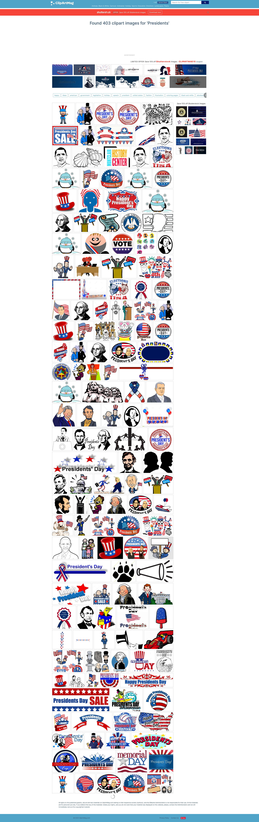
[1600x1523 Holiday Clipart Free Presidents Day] (111, 179)
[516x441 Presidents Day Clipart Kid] (109, 784)
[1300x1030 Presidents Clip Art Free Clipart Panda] (157, 416)
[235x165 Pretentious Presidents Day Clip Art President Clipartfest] (158, 640)
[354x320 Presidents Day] (94, 741)
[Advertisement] (129, 40)
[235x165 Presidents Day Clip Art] (129, 440)
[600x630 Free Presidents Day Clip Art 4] (88, 416)
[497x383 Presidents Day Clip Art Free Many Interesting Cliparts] (158, 463)
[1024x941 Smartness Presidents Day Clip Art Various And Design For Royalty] (103, 526)
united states (138, 95)
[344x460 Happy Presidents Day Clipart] (60, 353)
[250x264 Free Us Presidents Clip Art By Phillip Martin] (64, 416)
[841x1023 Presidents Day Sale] (101, 594)
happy (56, 95)
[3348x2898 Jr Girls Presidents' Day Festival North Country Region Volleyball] (125, 722)
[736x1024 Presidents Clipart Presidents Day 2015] (84, 114)
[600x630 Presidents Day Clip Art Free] (83, 640)
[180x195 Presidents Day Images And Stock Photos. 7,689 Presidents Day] (145, 136)
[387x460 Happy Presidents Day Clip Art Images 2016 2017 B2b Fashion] (112, 416)
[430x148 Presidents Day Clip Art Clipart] (146, 372)
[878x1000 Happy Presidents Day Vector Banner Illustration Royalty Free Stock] (61, 722)
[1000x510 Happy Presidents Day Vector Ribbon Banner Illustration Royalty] (92, 722)
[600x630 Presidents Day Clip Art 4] (62, 640)
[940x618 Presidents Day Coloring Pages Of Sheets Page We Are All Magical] (158, 223)
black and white (187, 95)
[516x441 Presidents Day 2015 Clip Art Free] (140, 505)
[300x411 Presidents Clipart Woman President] (106, 618)
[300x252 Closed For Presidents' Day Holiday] (109, 681)
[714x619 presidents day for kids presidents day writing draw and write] (117, 157)
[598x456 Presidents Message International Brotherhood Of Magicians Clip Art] (129, 640)
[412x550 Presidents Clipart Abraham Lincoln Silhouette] (60, 485)
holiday (107, 95)
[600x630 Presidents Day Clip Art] (163, 505)
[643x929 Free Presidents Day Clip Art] (88, 549)
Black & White (104, 6)
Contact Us (175, 818)
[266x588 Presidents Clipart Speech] (127, 311)
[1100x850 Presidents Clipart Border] (66, 290)
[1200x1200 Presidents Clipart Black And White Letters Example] (98, 353)
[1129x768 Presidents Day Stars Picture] (98, 762)
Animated (120, 6)
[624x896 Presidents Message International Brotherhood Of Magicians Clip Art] (82, 526)
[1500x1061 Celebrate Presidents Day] (155, 267)
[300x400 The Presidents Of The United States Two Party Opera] (120, 662)
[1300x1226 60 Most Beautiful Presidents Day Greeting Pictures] (142, 662)
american (73, 95)
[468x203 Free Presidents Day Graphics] (80, 700)
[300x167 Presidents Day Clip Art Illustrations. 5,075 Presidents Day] (115, 136)
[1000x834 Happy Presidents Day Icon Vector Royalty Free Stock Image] (158, 700)
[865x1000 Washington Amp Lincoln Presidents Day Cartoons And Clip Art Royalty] (63, 267)
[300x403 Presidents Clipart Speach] (79, 372)
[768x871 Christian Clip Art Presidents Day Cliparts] (135, 392)
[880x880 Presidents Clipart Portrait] (62, 505)
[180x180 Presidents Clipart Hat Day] (63, 784)
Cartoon (113, 6)
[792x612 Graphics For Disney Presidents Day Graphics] (126, 700)
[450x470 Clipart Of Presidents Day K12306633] (163, 331)
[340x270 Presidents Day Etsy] (132, 618)
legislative (97, 95)
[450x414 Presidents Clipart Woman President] (145, 311)
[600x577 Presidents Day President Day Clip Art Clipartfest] (63, 332)
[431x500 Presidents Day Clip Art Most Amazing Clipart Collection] (90, 179)
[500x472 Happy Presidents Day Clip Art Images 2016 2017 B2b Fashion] (110, 549)
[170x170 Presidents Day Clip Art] (161, 440)
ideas (65, 95)
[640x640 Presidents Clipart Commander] (90, 201)
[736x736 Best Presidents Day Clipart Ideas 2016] (64, 201)
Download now (155, 12)
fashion (149, 95)
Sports (134, 6)
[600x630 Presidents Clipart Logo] (64, 618)
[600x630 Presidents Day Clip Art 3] (85, 784)
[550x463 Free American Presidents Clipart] (159, 392)
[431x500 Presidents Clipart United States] (110, 372)
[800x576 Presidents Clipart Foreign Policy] (109, 485)
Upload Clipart (162, 2)
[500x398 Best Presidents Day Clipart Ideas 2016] (138, 179)
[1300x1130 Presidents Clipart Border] (94, 290)
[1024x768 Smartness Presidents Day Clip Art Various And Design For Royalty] (68, 662)
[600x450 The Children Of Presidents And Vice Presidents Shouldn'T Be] (157, 114)
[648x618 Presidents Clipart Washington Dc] (116, 505)
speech (116, 95)
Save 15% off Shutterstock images (191, 103)
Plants (166, 6)
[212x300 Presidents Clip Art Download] (132, 416)
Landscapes (158, 6)
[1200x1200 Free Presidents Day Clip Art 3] (62, 223)
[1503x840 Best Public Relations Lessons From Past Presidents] (102, 392)
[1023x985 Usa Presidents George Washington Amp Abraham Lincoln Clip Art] (97, 662)
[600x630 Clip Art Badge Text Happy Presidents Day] (141, 290)
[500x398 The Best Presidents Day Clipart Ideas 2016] (65, 179)
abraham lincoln (203, 95)
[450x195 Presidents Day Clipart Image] (152, 741)
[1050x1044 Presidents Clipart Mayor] (122, 244)
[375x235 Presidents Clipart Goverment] (155, 353)
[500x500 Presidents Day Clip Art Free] (123, 572)
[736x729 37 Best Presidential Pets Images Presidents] (105, 332)
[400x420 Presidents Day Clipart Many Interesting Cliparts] (145, 244)
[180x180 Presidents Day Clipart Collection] (104, 640)
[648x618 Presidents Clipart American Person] (124, 595)
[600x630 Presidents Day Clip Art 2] (161, 618)
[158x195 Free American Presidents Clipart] (61, 311)
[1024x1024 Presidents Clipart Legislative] (61, 372)
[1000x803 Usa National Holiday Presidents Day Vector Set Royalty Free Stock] (160, 784)
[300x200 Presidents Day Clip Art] (92, 440)
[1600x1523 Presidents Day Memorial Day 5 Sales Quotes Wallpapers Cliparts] (134, 784)
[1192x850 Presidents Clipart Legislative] (119, 267)
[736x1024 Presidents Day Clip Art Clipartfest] (165, 310)
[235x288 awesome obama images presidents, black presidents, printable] (164, 136)
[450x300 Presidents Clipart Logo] (122, 201)
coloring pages (172, 95)
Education (141, 6)
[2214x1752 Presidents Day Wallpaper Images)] (132, 762)
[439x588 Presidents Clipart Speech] (94, 372)
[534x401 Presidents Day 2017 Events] (118, 741)
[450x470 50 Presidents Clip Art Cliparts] (163, 179)
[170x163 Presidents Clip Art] (161, 549)
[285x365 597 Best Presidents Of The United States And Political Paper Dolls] (125, 332)
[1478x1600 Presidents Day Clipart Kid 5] (62, 526)
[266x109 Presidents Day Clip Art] (81, 572)
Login (155, 2)
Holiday (128, 6)
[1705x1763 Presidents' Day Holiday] (135, 549)
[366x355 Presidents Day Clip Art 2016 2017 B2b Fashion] (130, 463)
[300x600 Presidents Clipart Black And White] (116, 311)
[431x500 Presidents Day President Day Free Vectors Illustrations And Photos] (84, 332)
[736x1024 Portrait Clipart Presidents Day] (78, 353)
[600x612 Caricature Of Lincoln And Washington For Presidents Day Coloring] (77, 681)
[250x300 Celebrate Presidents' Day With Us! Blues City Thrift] (92, 681)
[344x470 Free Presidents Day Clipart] (101, 311)
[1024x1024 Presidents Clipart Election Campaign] (162, 157)
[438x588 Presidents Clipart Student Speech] (96, 505)
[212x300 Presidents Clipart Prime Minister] (165, 244)
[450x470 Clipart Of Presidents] (163, 290)
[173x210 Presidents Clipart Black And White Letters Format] (62, 440)
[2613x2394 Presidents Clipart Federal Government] (81, 485)
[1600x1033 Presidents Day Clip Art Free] (155, 572)
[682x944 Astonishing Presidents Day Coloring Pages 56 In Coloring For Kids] (164, 661)
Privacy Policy (164, 818)
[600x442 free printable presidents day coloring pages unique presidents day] (87, 157)
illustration (159, 95)
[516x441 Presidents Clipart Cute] (124, 353)
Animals (95, 6)
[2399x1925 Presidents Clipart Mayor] (96, 244)
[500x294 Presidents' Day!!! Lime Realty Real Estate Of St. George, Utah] (67, 741)
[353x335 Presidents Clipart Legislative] (109, 223)
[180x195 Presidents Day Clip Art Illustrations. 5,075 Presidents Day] (105, 114)
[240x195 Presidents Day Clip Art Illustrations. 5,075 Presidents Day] (65, 136)
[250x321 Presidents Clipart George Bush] (133, 485)
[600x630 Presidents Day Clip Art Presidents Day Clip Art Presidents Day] (63, 114)
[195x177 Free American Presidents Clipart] (65, 549)
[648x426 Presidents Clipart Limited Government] (155, 594)
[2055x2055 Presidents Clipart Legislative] (131, 223)
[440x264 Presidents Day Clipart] (71, 595)
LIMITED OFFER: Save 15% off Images (154, 62)
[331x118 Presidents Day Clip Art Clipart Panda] (84, 463)
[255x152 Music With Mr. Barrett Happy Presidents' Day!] (156, 722)
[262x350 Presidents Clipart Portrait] (86, 618)
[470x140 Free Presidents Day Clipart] (146, 681)
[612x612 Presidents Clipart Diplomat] (87, 267)
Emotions (149, 6)
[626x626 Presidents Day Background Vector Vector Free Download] (161, 762)
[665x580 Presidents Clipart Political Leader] (85, 223)
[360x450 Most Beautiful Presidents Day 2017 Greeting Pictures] (143, 332)
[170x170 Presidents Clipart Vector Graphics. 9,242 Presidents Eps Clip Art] (129, 115)
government (85, 95)
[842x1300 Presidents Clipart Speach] (81, 505)
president (125, 95)
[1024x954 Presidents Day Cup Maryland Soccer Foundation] (65, 762)
